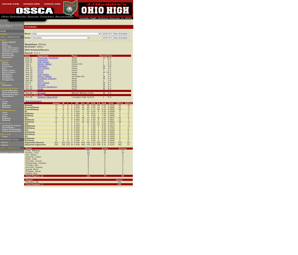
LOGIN (4, 34)
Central (5, 65)
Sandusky (42, 66)
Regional (6, 105)
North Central (9, 72)
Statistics (7, 85)
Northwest (7, 74)
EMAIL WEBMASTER (10, 37)
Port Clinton (43, 68)
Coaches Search (10, 52)
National (6, 107)
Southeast (7, 76)
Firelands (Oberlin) (47, 78)
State (4, 103)
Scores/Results (10, 90)
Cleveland (7, 66)
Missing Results (10, 94)
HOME (3, 31)
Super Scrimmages (11, 129)
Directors (7, 46)
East (4, 68)
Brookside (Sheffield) (48, 58)
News (5, 44)
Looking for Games (11, 125)
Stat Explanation (34, 101)
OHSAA (4, 145)
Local (5, 101)
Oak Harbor (43, 62)
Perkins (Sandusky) (47, 87)
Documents (7, 54)
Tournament (8, 96)
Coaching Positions (12, 131)
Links (5, 137)
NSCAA (4, 142)
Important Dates (10, 50)
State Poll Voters (10, 48)
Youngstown (8, 80)
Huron (41, 70)
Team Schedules (10, 92)
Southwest (7, 78)
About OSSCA (9, 42)
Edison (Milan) (45, 64)
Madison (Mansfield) (48, 97)
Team (4, 113)
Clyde (40, 89)
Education (7, 57)
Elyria (40, 72)
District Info (8, 55)
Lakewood (43, 60)
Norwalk (42, 85)
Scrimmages (8, 127)
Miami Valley (8, 70)
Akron (5, 63)
